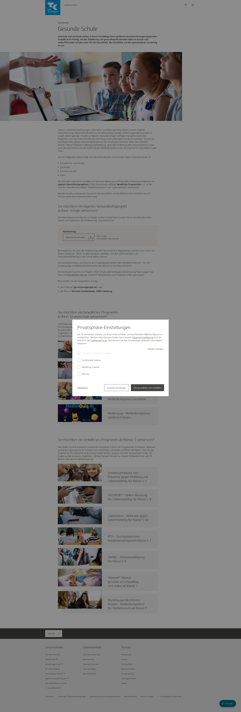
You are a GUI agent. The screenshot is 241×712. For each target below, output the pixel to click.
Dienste (85, 374)
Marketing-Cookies (90, 367)
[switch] (155, 348)
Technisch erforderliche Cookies (97, 353)
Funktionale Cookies (91, 360)
